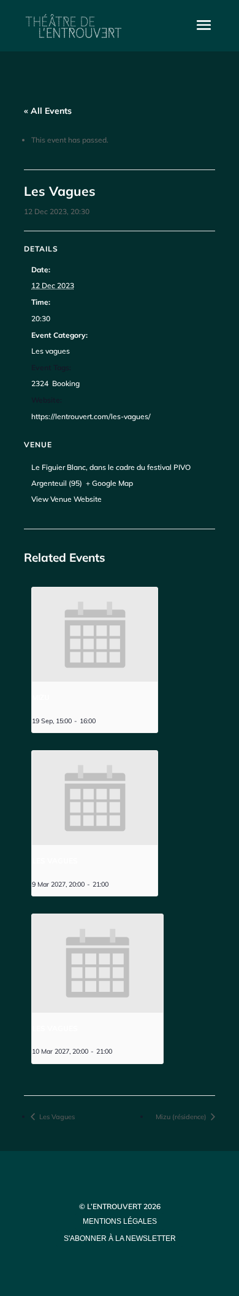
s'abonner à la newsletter (120, 1238)
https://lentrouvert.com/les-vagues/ (91, 416)
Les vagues (50, 351)
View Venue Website (66, 499)
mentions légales (120, 1221)
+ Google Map (109, 483)
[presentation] (94, 634)
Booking (66, 383)
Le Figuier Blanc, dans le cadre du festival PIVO (111, 467)
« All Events (48, 110)
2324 (39, 383)
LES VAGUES (55, 860)
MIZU (41, 697)
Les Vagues (56, 1116)
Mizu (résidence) (182, 1116)
